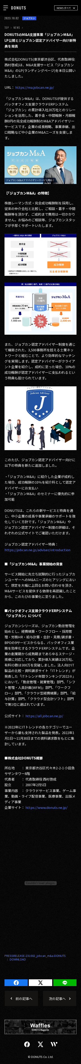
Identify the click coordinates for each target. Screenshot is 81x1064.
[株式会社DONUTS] (18, 7)
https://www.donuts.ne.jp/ (46, 807)
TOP (6, 27)
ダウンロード (15, 959)
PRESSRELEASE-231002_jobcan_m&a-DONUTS (35, 955)
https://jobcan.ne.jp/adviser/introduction (37, 549)
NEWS (17, 27)
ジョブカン (29, 18)
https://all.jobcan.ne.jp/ (44, 715)
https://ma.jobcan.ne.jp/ (34, 87)
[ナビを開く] (5, 8)
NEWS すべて (64, 8)
